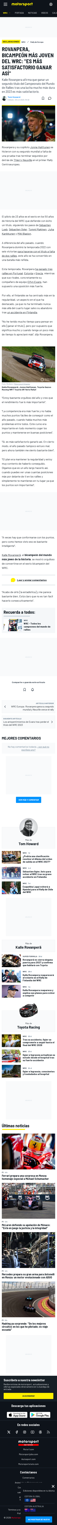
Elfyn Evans (34, 282)
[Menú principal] (5, 4)
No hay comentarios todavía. (28, 748)
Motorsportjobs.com (28, 1454)
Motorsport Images (22, 384)
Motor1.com (28, 1449)
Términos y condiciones (18, 1509)
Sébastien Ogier (18, 229)
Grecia (39, 273)
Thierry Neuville (23, 160)
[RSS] (48, 1432)
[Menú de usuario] (51, 4)
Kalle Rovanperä (11, 555)
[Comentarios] (50, 98)
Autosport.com (28, 1459)
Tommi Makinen (37, 229)
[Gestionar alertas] (32, 690)
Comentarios (28, 1477)
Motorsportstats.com (28, 1464)
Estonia (28, 273)
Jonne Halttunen (40, 147)
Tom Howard (14, 97)
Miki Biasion (24, 233)
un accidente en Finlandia (22, 312)
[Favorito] (43, 98)
